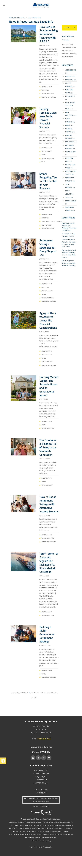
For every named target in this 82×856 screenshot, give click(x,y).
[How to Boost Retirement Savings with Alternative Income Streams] (23, 503)
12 (42, 692)
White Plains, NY (41, 782)
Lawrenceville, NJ (42, 773)
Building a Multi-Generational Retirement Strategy (46, 634)
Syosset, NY (42, 776)
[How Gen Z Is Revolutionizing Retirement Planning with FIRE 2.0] (23, 33)
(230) (70, 71)
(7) (70, 97)
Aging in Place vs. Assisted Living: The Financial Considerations (48, 320)
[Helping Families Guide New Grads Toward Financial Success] (23, 115)
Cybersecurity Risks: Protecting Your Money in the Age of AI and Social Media (69, 243)
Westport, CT (42, 779)
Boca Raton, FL (42, 770)
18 (35, 697)
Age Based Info (35, 18)
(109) (69, 197)
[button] (3, 761)
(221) (70, 208)
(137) (70, 105)
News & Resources (16, 18)
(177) (70, 84)
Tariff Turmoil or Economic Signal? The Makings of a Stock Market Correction (48, 562)
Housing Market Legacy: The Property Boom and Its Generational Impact (48, 386)
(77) (69, 159)
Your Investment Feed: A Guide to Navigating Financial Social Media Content (69, 253)
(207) (70, 113)
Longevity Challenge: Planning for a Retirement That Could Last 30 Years (69, 226)
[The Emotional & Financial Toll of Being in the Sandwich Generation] (23, 446)
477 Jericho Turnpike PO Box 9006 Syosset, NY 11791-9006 (41, 729)
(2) (69, 91)
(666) (70, 179)
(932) (70, 130)
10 (35, 692)
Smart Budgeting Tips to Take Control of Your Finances (48, 181)
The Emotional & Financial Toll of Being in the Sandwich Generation (48, 447)
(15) (70, 186)
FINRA (41, 806)
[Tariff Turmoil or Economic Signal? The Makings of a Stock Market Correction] (23, 561)
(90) (70, 166)
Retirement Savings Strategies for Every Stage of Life (47, 247)
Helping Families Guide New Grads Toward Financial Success (48, 118)
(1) (70, 202)
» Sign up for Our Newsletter (41, 746)
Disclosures (41, 792)
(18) (70, 76)
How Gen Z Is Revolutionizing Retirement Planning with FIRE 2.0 (48, 34)
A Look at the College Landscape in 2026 (68, 235)
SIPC (47, 806)
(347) (70, 80)
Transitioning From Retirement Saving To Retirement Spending (68, 262)
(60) (70, 172)
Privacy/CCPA (41, 789)
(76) (70, 120)
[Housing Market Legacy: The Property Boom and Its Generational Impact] (23, 387)
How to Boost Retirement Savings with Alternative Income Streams (49, 504)
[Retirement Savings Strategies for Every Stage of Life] (23, 246)
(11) (71, 142)
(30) (70, 136)
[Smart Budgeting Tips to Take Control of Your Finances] (23, 180)
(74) (70, 153)
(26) (70, 146)
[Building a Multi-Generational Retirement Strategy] (23, 633)
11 (38, 692)
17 (32, 697)
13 (45, 692)
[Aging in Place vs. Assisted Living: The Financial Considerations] (23, 319)
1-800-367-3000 (44, 738)
